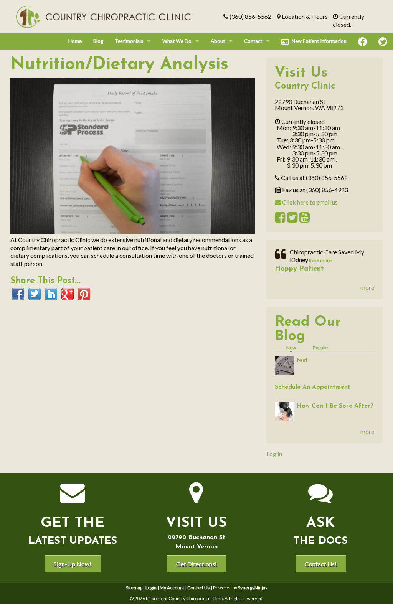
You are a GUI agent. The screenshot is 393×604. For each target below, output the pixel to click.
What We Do (177, 41)
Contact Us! (321, 564)
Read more (320, 260)
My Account (172, 588)
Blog (98, 41)
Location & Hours (304, 16)
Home (75, 41)
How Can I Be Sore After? (334, 406)
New (293, 347)
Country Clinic (305, 86)
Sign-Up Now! (72, 564)
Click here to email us (309, 202)
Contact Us (198, 588)
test (302, 360)
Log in (274, 453)
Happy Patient (299, 269)
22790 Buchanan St (196, 538)
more (367, 287)
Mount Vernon (196, 547)
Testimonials (129, 41)
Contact (253, 41)
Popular (321, 347)
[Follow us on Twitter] (383, 41)
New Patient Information (319, 41)
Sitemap (134, 588)
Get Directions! (196, 564)
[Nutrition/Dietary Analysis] (132, 155)
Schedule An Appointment (312, 387)
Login (151, 588)
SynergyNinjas (253, 588)
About (218, 41)
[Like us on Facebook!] (362, 41)
